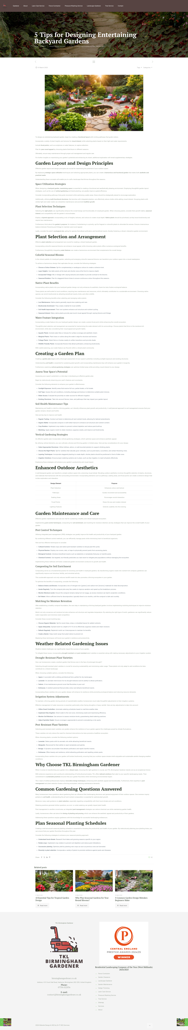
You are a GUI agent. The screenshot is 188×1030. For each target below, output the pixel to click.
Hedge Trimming (103, 988)
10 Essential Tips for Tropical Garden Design (52, 899)
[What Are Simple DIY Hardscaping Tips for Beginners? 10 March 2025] (182, 1022)
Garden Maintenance (105, 984)
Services (101, 1006)
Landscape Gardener (105, 981)
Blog (43, 46)
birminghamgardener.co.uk (64, 978)
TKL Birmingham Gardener (64, 923)
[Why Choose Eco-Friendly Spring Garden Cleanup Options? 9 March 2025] (5, 1022)
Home (36, 46)
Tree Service (102, 999)
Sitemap (101, 1002)
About (100, 1010)
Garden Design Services (57, 46)
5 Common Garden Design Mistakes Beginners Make (131, 899)
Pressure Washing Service (107, 995)
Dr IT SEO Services (63, 1025)
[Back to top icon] (150, 1025)
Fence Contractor (104, 974)
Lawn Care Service (104, 992)
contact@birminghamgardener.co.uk (64, 994)
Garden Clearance (104, 977)
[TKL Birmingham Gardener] (5, 6)
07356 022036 (64, 987)
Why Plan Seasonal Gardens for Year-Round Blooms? (92, 899)
